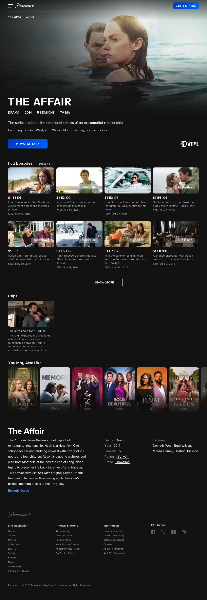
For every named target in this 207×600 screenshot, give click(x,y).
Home (11, 531)
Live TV (12, 549)
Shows (11, 535)
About (30, 17)
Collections (14, 544)
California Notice (65, 553)
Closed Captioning (114, 535)
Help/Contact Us (113, 531)
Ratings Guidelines (114, 540)
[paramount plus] (24, 5)
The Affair (14, 17)
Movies (12, 540)
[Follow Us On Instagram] (184, 532)
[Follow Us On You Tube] (173, 532)
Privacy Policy (63, 540)
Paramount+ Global (18, 571)
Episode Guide (18, 490)
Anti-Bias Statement (115, 553)
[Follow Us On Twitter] (163, 532)
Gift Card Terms (64, 535)
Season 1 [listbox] (44, 163)
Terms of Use (63, 531)
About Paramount (113, 549)
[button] (10, 6)
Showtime (122, 462)
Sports (11, 553)
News (11, 562)
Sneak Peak (14, 567)
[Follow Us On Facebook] (153, 532)
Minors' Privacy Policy (68, 549)
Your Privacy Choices (67, 544)
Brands (12, 558)
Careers (108, 544)
